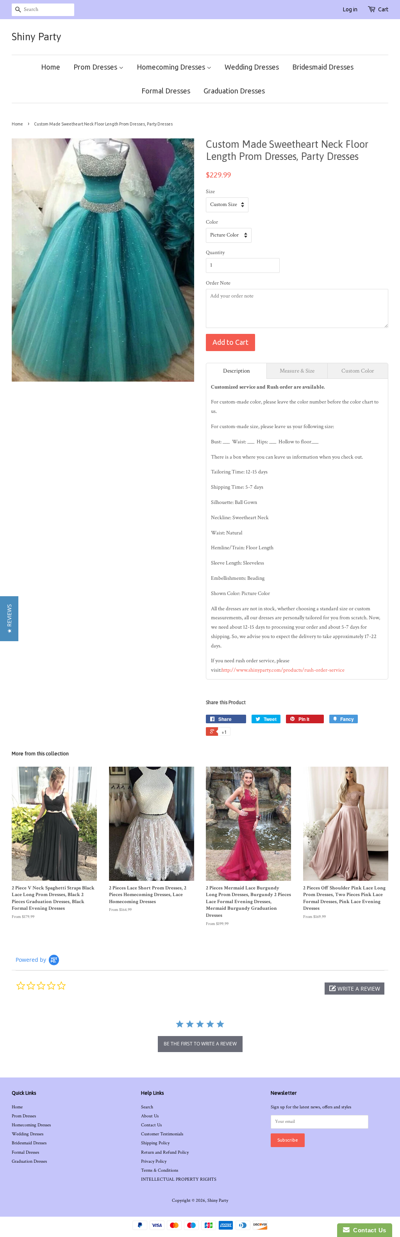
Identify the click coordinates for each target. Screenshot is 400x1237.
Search (147, 1107)
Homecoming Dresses (172, 67)
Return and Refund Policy (165, 1152)
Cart (383, 9)
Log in (350, 9)
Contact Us (151, 1125)
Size (210, 191)
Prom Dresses (96, 67)
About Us (150, 1116)
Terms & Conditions (159, 1170)
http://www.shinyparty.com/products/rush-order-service (283, 670)
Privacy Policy (153, 1161)
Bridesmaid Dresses (323, 67)
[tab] (236, 371)
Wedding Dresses (252, 67)
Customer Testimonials (162, 1134)
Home (50, 67)
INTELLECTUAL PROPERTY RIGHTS (178, 1179)
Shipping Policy (155, 1143)
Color (212, 222)
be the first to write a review (200, 1043)
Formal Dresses (165, 91)
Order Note (218, 283)
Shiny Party (36, 37)
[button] (354, 988)
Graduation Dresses (234, 91)
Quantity (215, 252)
